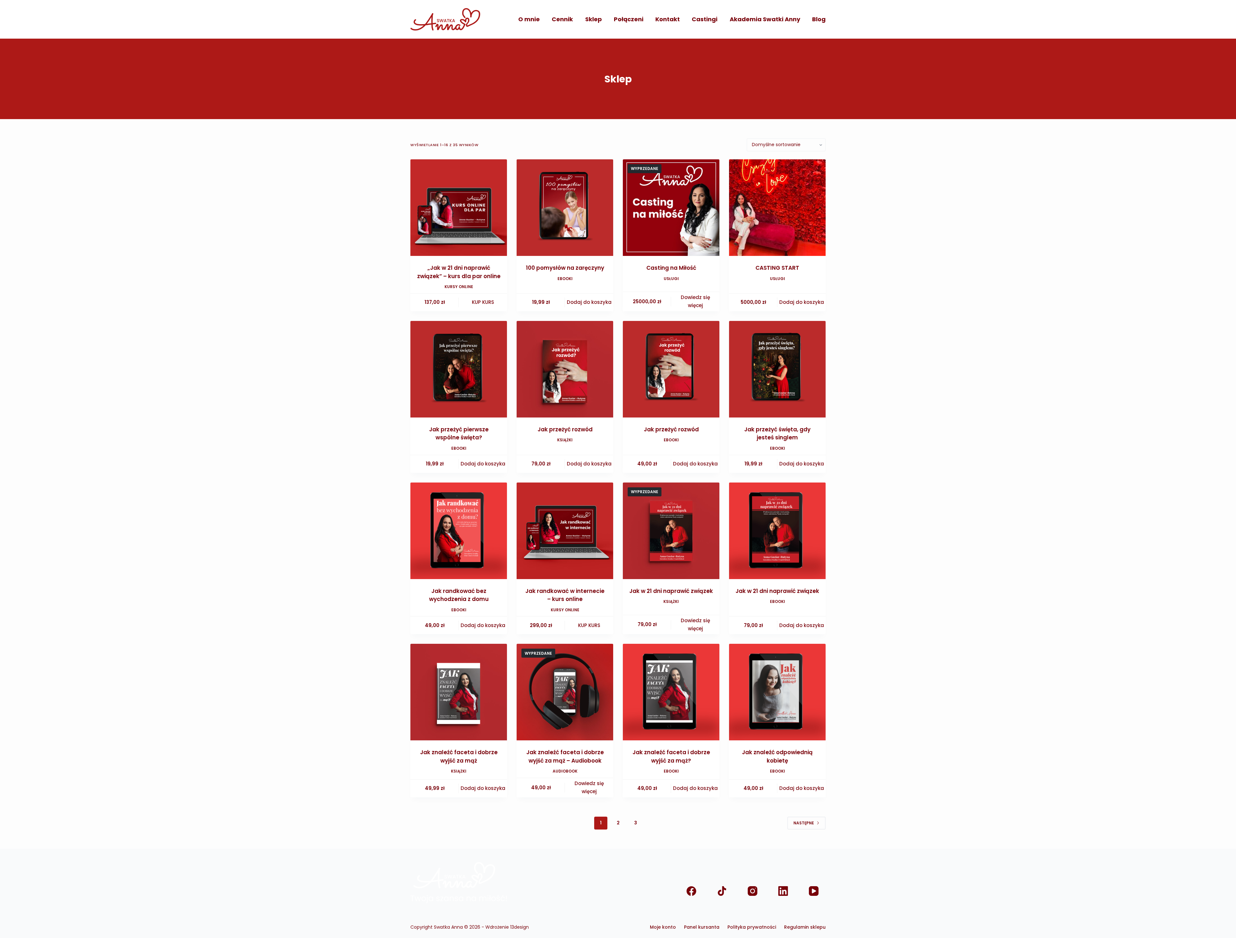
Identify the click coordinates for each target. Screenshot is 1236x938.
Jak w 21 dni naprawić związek (671, 591)
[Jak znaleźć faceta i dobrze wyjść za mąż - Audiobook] (565, 692)
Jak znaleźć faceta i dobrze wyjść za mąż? (671, 756)
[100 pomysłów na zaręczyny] (565, 207)
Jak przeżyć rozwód (565, 429)
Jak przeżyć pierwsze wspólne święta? (459, 434)
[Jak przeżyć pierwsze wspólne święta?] (458, 369)
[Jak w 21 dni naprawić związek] (671, 531)
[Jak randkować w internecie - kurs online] (565, 531)
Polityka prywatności (751, 927)
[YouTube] (813, 891)
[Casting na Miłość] (671, 207)
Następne (803, 823)
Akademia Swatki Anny (765, 19)
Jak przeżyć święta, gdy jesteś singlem (777, 434)
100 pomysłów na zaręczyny (565, 268)
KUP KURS (483, 302)
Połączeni (628, 19)
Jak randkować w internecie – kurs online (564, 595)
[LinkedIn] (783, 891)
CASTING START (777, 268)
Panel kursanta (701, 927)
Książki (565, 440)
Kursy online (459, 286)
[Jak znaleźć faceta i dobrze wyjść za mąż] (458, 692)
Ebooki (565, 278)
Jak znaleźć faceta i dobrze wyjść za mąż (459, 756)
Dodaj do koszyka (589, 302)
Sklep (593, 19)
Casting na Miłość (671, 268)
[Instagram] (752, 891)
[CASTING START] (777, 207)
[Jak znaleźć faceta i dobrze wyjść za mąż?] (671, 692)
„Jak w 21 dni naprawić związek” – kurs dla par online (459, 272)
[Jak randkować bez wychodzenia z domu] (458, 531)
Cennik (562, 19)
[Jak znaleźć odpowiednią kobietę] (777, 692)
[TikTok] (722, 891)
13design (519, 927)
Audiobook (565, 771)
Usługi (671, 278)
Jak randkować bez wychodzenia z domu (459, 595)
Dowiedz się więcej (695, 301)
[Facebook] (691, 891)
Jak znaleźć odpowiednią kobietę (777, 756)
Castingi (704, 19)
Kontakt (667, 19)
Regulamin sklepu (805, 927)
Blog (819, 19)
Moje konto (663, 927)
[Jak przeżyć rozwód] (565, 369)
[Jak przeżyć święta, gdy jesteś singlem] (777, 369)
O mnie (529, 19)
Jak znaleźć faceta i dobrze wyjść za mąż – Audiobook (565, 756)
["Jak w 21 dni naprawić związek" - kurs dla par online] (458, 207)
